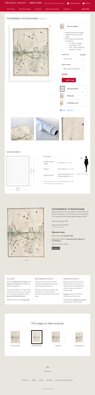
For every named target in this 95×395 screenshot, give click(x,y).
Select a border (66, 64)
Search (84, 9)
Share (63, 110)
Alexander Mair (42, 18)
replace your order (79, 299)
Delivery (66, 294)
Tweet (71, 110)
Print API (44, 389)
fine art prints (25, 299)
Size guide (83, 54)
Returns (41, 380)
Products (38, 9)
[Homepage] (23, 3)
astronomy (56, 248)
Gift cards (49, 380)
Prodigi (51, 389)
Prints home (11, 9)
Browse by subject (25, 9)
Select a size (74, 54)
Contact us (66, 9)
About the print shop (52, 9)
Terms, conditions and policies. (64, 380)
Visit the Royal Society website (54, 3)
